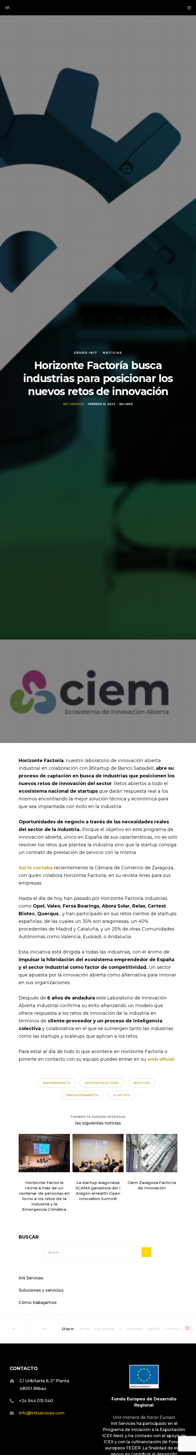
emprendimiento (56, 1083)
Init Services (73, 404)
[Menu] (187, 7)
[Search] (146, 1252)
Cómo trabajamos (38, 1302)
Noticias (112, 352)
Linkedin (134, 1328)
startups (121, 1095)
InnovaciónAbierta (82, 1095)
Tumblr (172, 1328)
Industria (141, 1083)
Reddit (154, 1328)
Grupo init (85, 352)
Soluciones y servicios (41, 1290)
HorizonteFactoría (102, 1083)
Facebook (105, 1328)
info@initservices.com (42, 1413)
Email (85, 1328)
